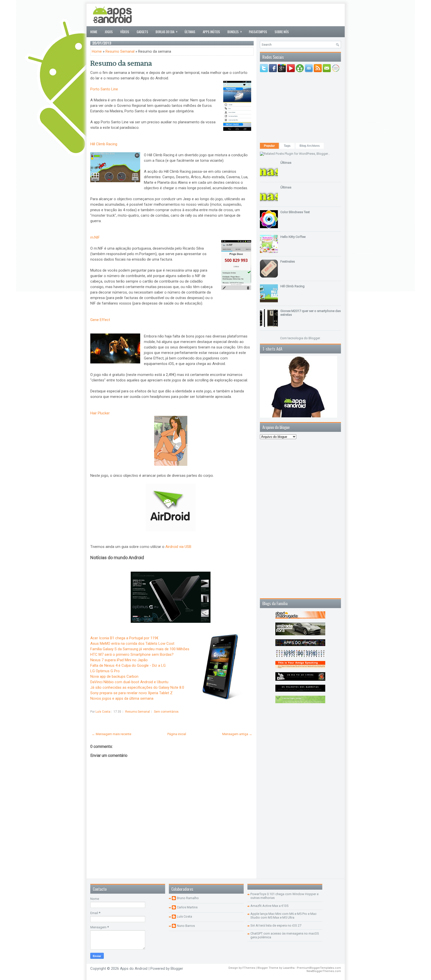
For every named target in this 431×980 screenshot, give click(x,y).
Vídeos (124, 31)
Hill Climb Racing (103, 144)
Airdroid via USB (178, 546)
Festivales (287, 261)
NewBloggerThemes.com (324, 971)
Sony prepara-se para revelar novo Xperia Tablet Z (131, 693)
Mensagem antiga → (237, 734)
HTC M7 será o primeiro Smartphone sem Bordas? (132, 654)
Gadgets (142, 31)
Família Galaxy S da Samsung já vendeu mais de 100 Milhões (139, 649)
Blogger (314, 338)
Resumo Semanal (120, 51)
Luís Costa (184, 916)
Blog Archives (310, 146)
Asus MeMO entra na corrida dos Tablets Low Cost (132, 643)
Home (93, 31)
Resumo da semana (121, 63)
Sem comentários (166, 711)
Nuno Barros (186, 926)
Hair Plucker (100, 413)
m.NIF (95, 237)
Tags (287, 146)
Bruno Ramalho (188, 898)
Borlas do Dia (167, 31)
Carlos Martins (187, 907)
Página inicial (176, 734)
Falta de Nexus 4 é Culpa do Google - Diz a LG (128, 665)
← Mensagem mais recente (111, 734)
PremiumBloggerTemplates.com (319, 968)
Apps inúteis (211, 31)
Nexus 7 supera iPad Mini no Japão (119, 660)
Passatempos (258, 31)
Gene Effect (100, 320)
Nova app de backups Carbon (114, 676)
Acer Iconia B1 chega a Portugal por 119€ (124, 638)
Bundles (234, 31)
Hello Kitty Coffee (293, 237)
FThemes (248, 968)
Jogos (109, 31)
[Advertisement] (250, 15)
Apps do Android (133, 968)
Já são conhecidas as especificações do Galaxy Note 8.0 (137, 687)
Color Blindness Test (295, 212)
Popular (269, 146)
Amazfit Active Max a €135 (269, 906)
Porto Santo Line (104, 89)
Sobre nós (282, 31)
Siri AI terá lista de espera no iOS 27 (275, 925)
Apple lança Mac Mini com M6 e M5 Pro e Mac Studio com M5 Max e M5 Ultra (283, 915)
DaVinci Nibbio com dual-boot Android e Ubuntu (129, 682)
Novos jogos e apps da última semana (121, 698)
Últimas (190, 31)
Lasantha (289, 968)
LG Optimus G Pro (105, 671)
